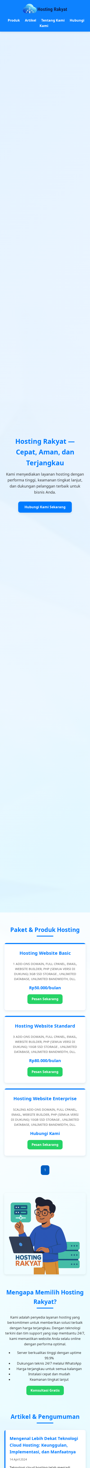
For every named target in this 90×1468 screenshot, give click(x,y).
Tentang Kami (53, 20)
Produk (14, 20)
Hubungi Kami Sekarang (45, 507)
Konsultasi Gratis (45, 1390)
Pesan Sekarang (45, 999)
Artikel (30, 20)
